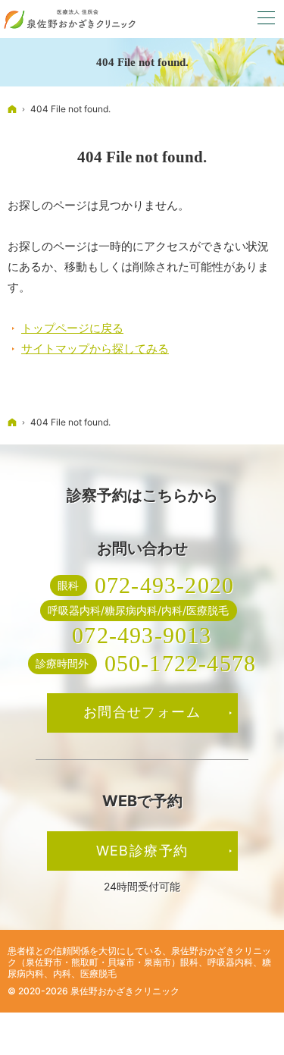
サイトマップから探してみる (95, 348)
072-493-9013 (141, 635)
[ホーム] (12, 109)
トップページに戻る (72, 328)
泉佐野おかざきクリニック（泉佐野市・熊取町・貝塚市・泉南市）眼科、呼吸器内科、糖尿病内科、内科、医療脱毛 (139, 962)
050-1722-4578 (181, 663)
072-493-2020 (164, 585)
